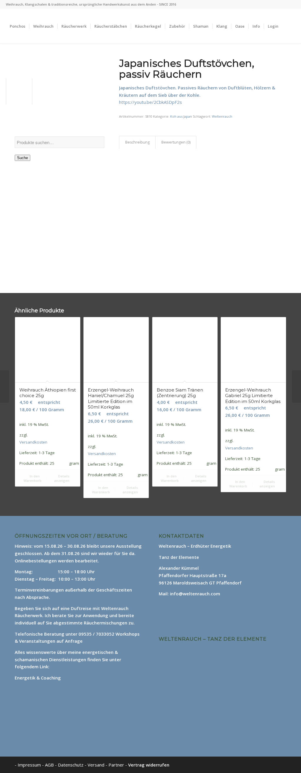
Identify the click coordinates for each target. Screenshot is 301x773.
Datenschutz (71, 765)
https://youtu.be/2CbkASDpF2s (150, 102)
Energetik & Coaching (38, 678)
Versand (97, 765)
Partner (116, 765)
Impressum (29, 765)
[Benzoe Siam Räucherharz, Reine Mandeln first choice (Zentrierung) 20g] (296, 386)
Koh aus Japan (181, 116)
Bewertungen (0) (175, 142)
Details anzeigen (61, 478)
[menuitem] (17, 26)
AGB (50, 765)
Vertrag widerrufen (148, 765)
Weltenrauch (222, 116)
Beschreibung (137, 142)
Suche (22, 158)
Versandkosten (33, 442)
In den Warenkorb (32, 478)
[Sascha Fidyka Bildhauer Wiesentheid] (4, 386)
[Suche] (11, 61)
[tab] (137, 142)
